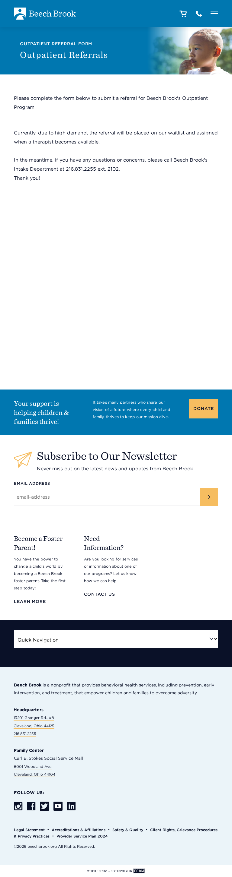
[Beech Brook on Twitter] (44, 807)
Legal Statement (29, 830)
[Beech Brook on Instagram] (18, 807)
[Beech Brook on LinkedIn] (71, 807)
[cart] (183, 14)
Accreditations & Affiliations (78, 830)
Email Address (32, 483)
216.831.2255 (25, 733)
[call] (199, 14)
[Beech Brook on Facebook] (31, 807)
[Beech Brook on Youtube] (58, 806)
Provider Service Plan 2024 (82, 836)
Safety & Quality (127, 830)
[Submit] (209, 497)
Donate (203, 408)
